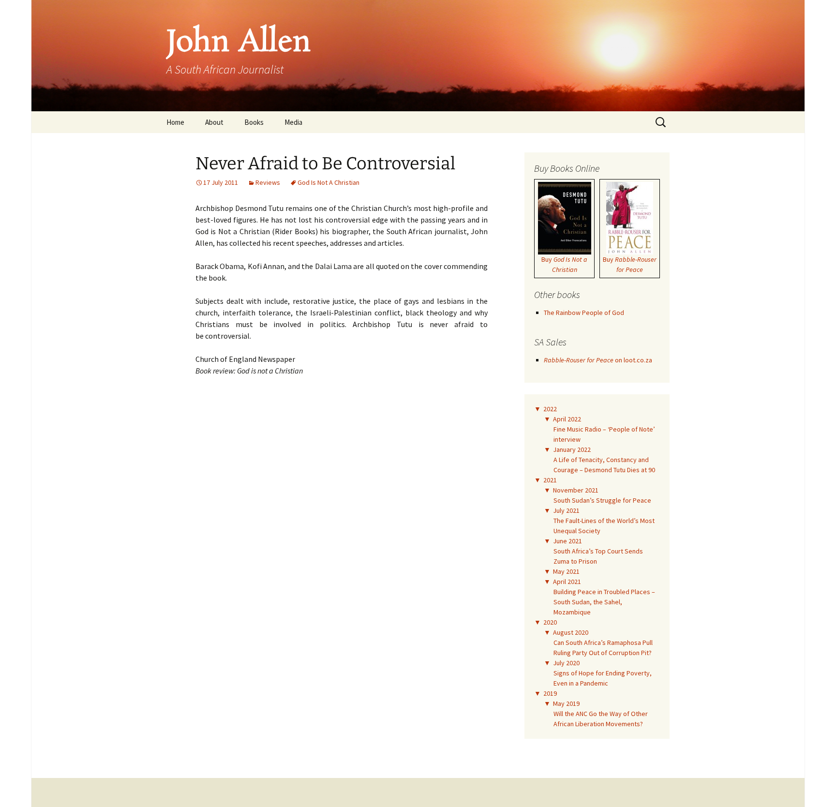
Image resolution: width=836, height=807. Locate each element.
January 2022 (572, 449)
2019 (550, 693)
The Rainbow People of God (584, 312)
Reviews (267, 182)
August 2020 (570, 632)
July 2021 (566, 510)
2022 (550, 408)
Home (175, 122)
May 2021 (566, 571)
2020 (550, 622)
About (214, 122)
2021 (550, 480)
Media (293, 122)
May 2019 (566, 703)
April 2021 (567, 581)
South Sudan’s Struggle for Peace (602, 500)
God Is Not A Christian (328, 182)
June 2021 (567, 541)
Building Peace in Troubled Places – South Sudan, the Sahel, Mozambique (604, 601)
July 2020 (566, 662)
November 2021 (575, 490)
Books (254, 122)
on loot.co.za (598, 360)
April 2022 (567, 419)
